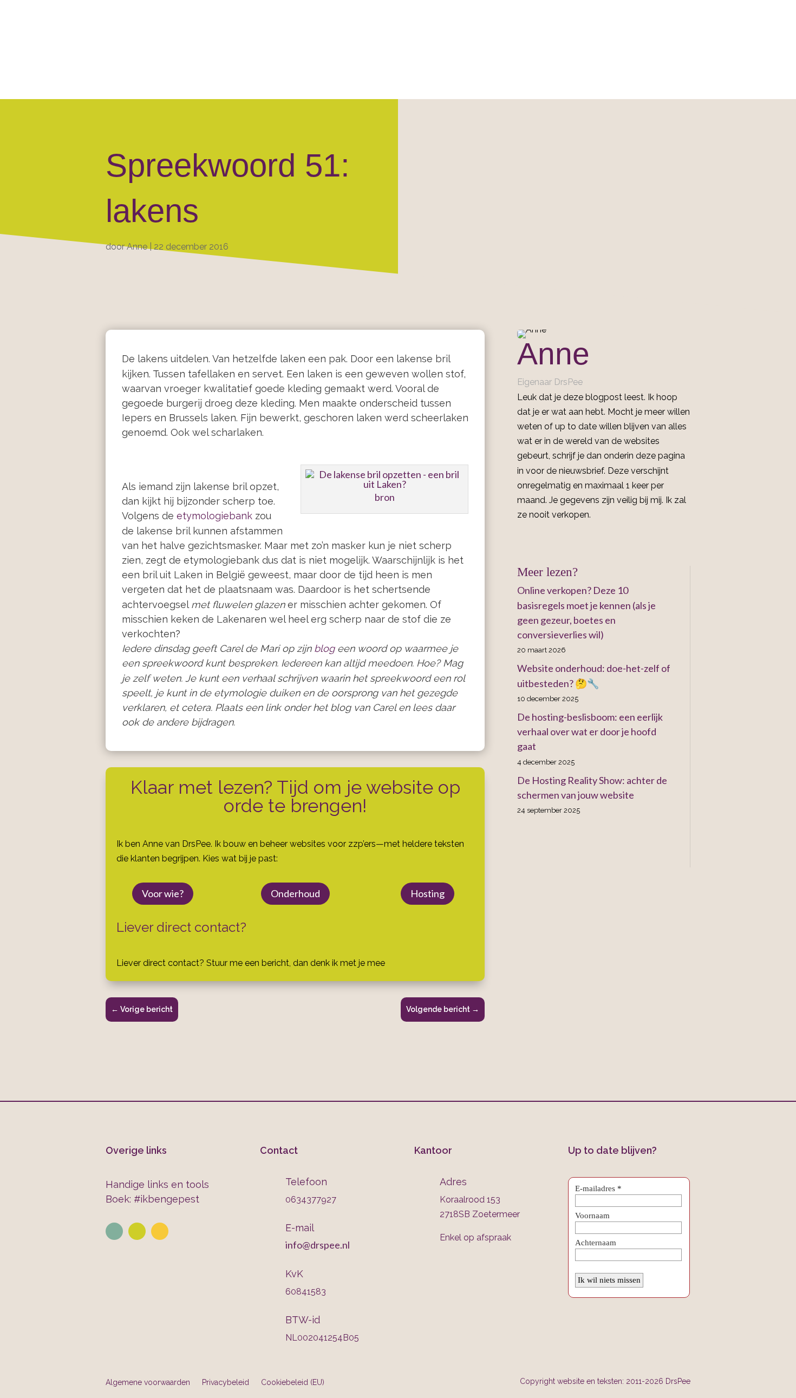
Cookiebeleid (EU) (292, 1382)
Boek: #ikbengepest (152, 1199)
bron (385, 497)
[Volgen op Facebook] (159, 1231)
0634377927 (512, 38)
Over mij (176, 85)
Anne (137, 246)
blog (324, 648)
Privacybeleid (225, 1382)
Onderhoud (455, 85)
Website (232, 85)
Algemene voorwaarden (148, 1382)
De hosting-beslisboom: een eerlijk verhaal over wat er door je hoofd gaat (590, 731)
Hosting (427, 893)
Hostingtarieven (374, 85)
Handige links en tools (157, 1184)
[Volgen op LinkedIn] (114, 1231)
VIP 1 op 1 (299, 85)
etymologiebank (214, 515)
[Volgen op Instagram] (137, 1231)
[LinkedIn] (536, 539)
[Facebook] (521, 539)
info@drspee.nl (690, 38)
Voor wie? (163, 893)
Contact (590, 85)
